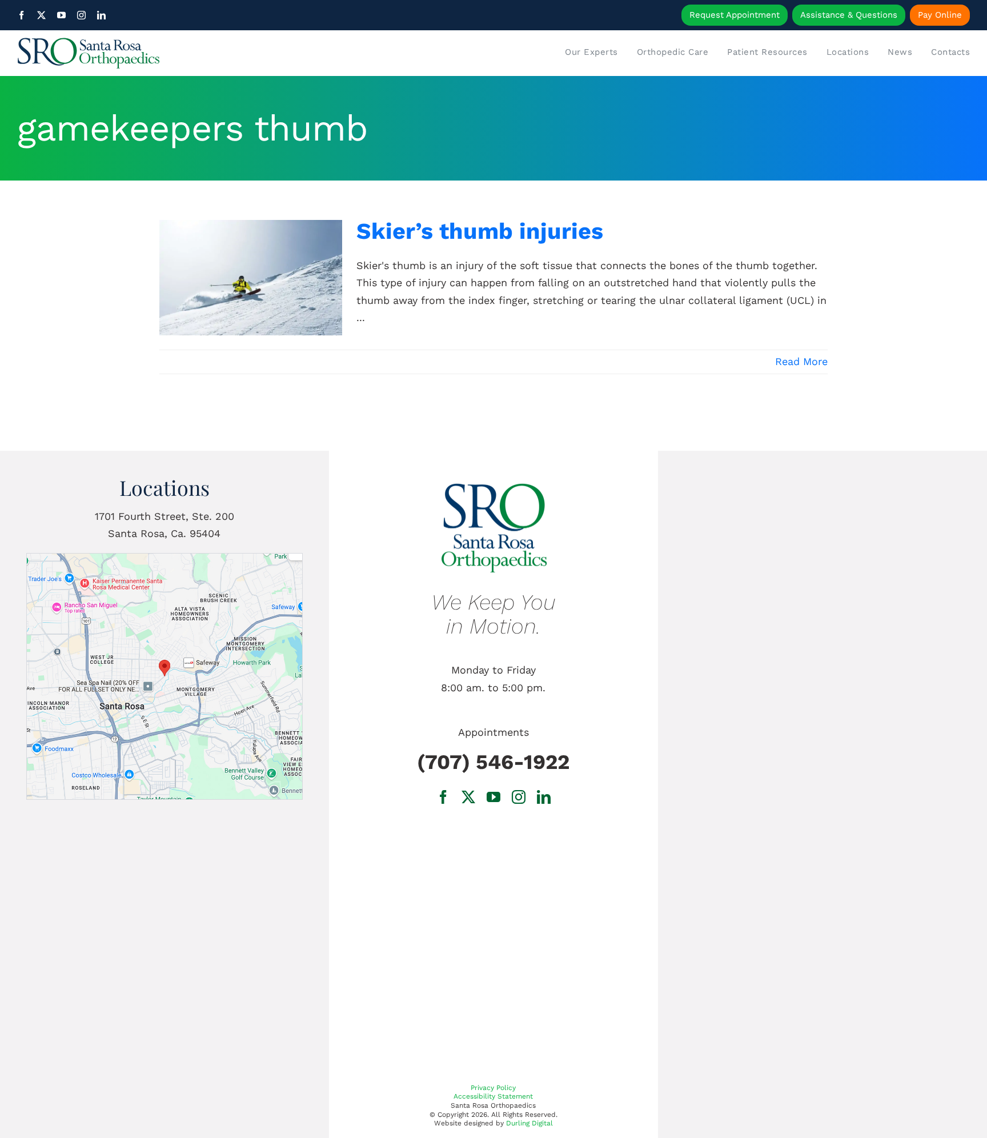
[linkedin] (101, 15)
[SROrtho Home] (136, 53)
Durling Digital (529, 1123)
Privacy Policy (493, 1088)
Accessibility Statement (493, 1096)
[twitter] (41, 15)
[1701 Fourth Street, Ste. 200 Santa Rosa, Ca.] (164, 558)
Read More (801, 361)
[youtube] (61, 15)
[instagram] (81, 15)
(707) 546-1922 (493, 762)
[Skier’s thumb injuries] (250, 277)
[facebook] (21, 15)
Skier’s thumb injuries (479, 231)
